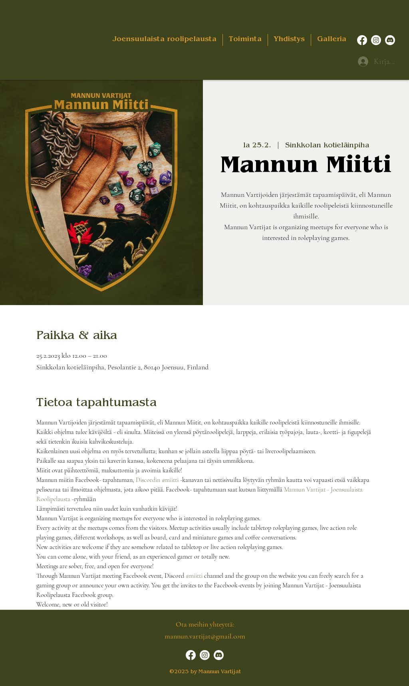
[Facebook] (362, 40)
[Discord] (390, 40)
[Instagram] (376, 40)
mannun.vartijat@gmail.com (205, 636)
